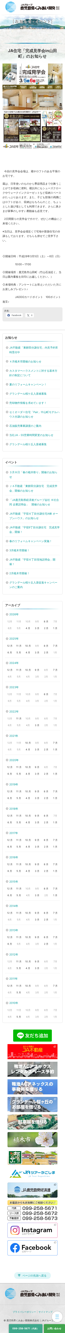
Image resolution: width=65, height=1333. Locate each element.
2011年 (13, 978)
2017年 (13, 833)
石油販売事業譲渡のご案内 (25, 425)
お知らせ (11, 337)
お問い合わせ (54, 1328)
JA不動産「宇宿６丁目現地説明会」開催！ (32, 562)
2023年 (14, 687)
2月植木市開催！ (19, 573)
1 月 (55, 628)
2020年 (14, 760)
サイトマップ (45, 1311)
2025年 (14, 638)
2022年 (14, 711)
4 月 (28, 628)
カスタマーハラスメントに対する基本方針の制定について (33, 373)
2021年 (13, 735)
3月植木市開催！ (19, 550)
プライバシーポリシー (24, 1311)
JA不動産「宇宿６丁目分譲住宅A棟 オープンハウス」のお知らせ (33, 516)
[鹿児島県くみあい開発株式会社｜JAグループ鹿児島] (32, 7)
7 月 (55, 645)
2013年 (13, 930)
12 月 (9, 645)
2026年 (14, 614)
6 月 (10, 652)
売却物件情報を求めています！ (28, 403)
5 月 (18, 652)
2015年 (13, 881)
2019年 (13, 784)
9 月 (37, 669)
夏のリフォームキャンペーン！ (28, 384)
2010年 (13, 1003)
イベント (11, 462)
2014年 (13, 906)
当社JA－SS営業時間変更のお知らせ (31, 435)
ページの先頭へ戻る (34, 1275)
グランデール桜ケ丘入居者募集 (28, 393)
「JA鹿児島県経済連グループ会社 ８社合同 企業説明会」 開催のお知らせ (34, 502)
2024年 (14, 663)
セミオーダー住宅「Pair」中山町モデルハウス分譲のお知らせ (34, 414)
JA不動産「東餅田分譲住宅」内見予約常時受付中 (33, 350)
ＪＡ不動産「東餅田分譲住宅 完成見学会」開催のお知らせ (33, 488)
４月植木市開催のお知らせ (25, 361)
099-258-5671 (25, 1328)
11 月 (19, 645)
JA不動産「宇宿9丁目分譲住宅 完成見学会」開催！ (34, 530)
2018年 (13, 808)
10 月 (28, 645)
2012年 (13, 954)
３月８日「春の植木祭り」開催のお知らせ (33, 474)
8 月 (46, 621)
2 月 (46, 628)
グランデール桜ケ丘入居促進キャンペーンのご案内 (33, 585)
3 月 (37, 628)
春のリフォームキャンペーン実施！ (30, 541)
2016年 (13, 857)
